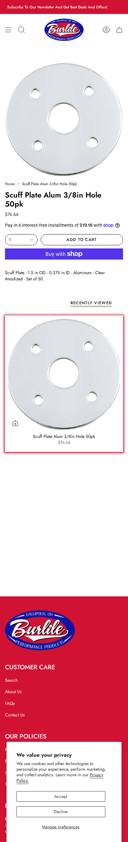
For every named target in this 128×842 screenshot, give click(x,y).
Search (11, 680)
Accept (60, 796)
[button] (21, 30)
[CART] (119, 30)
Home (10, 184)
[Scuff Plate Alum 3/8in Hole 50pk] (64, 374)
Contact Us (15, 715)
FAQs (10, 703)
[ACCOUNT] (106, 30)
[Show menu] (8, 30)
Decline (61, 812)
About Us (13, 691)
